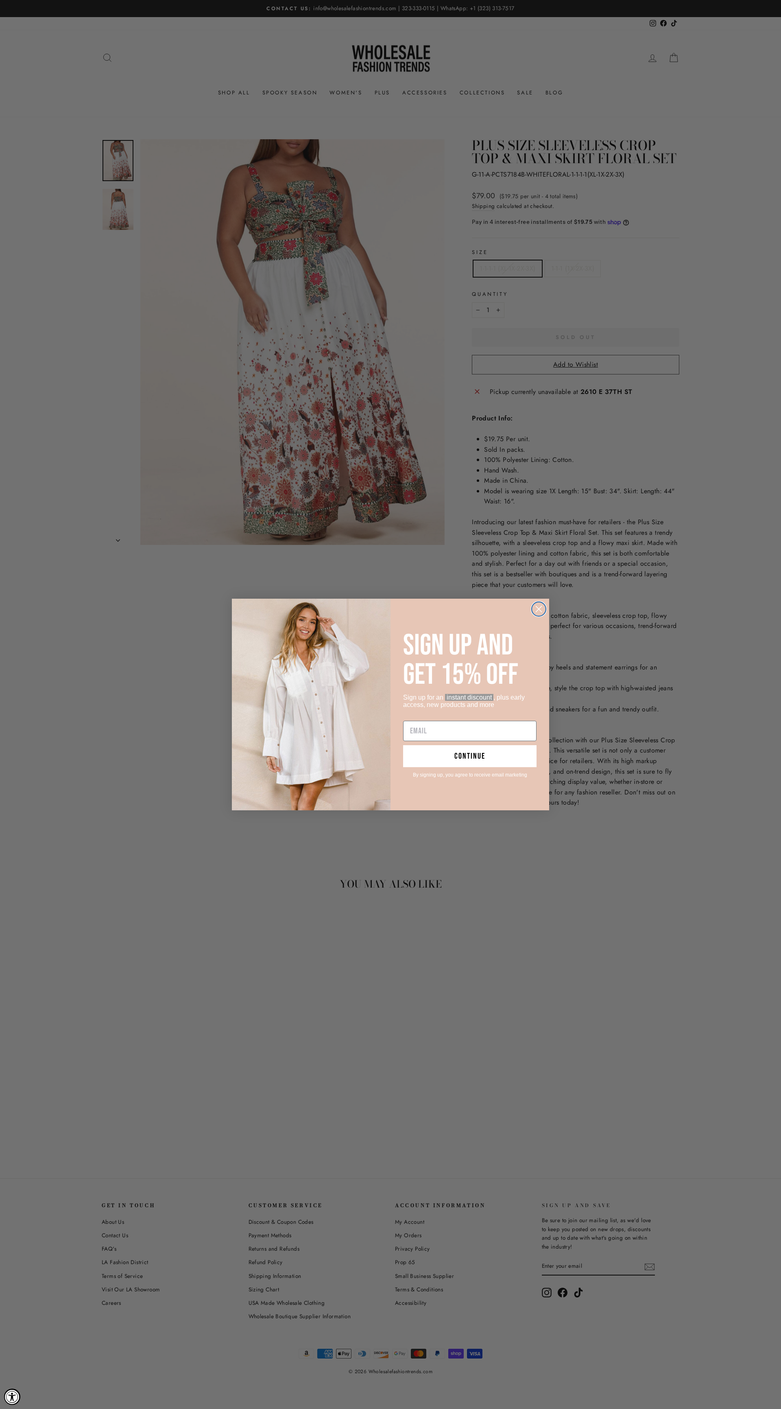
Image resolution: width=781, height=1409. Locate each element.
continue (469, 756)
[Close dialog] (539, 609)
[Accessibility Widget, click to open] (12, 1397)
